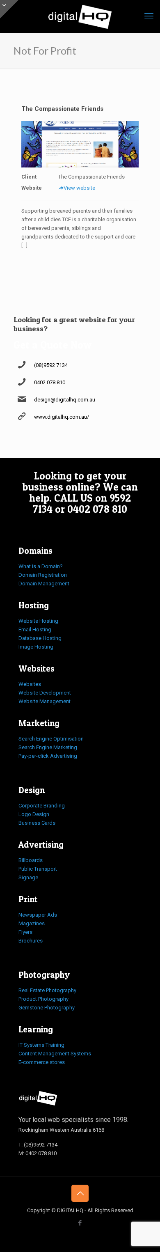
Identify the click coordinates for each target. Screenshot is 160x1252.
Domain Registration (42, 575)
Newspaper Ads (37, 915)
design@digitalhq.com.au (64, 400)
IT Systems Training (41, 1045)
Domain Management (43, 583)
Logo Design (33, 814)
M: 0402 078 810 (37, 1153)
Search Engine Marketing (47, 747)
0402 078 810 (49, 382)
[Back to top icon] (80, 1193)
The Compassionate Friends (62, 108)
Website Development (44, 693)
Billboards (30, 860)
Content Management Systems (54, 1053)
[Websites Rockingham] (80, 16)
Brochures (30, 941)
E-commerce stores (41, 1062)
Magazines (31, 923)
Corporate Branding (41, 806)
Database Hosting (40, 638)
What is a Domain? (40, 566)
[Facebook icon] (80, 1223)
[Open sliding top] (9, 9)
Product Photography (43, 999)
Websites (29, 684)
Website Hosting (38, 621)
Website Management (44, 701)
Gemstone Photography (46, 1007)
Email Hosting (34, 629)
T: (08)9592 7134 (37, 1145)
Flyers (25, 932)
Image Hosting (35, 647)
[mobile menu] (149, 16)
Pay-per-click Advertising (47, 756)
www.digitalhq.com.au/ (61, 417)
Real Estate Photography (47, 990)
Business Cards (36, 823)
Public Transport (37, 869)
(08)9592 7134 (51, 365)
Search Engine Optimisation (51, 739)
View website (79, 188)
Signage (28, 877)
